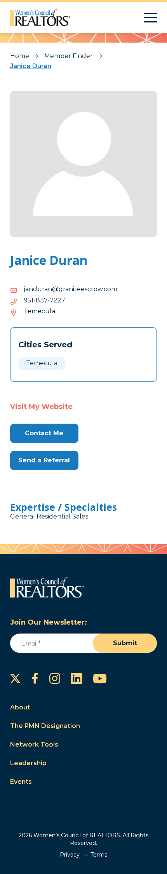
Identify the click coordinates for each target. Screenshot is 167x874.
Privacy (70, 854)
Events (21, 781)
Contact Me (44, 433)
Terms (98, 854)
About (20, 707)
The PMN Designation (45, 726)
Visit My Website (41, 406)
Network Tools (34, 744)
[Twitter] (15, 678)
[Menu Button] (150, 17)
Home (19, 56)
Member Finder (68, 56)
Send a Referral (44, 460)
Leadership (28, 763)
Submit (125, 643)
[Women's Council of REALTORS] (40, 17)
